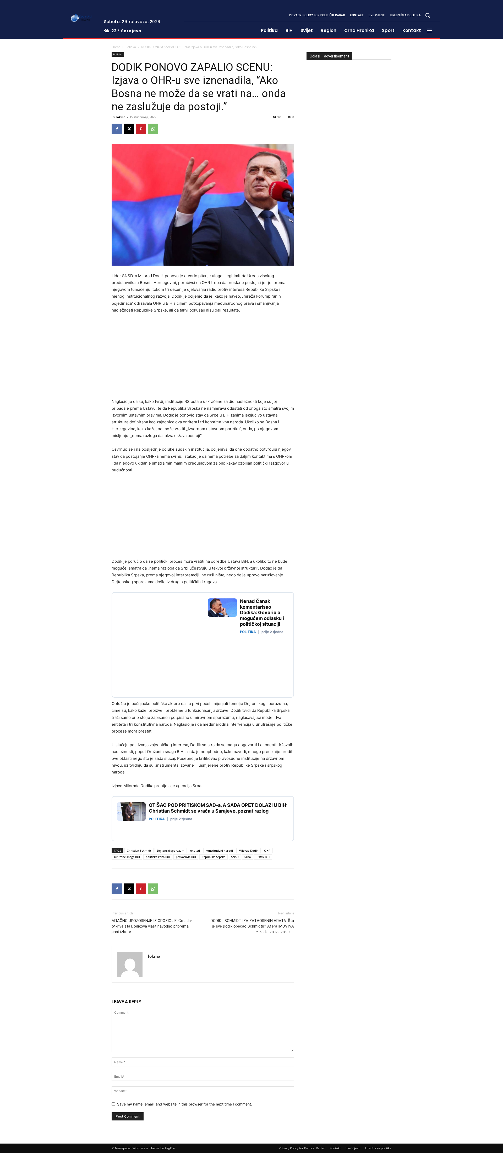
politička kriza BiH (158, 857)
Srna (247, 857)
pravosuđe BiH (186, 857)
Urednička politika (378, 1148)
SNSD (235, 857)
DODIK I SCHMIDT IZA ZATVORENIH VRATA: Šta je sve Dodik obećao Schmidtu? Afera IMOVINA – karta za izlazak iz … (252, 926)
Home (116, 47)
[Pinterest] (141, 129)
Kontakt (335, 1148)
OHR (267, 850)
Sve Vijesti (353, 1148)
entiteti (195, 850)
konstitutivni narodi (219, 850)
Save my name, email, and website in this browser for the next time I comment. (184, 1104)
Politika (130, 47)
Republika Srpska (213, 857)
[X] (129, 129)
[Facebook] (117, 129)
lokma (120, 117)
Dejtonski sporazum (170, 850)
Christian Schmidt (139, 850)
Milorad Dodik (248, 850)
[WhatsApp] (153, 129)
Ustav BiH (263, 857)
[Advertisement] (156, 357)
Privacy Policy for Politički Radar (302, 1148)
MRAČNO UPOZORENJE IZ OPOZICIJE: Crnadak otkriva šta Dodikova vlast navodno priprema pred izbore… (152, 926)
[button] (427, 15)
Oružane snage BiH (127, 857)
